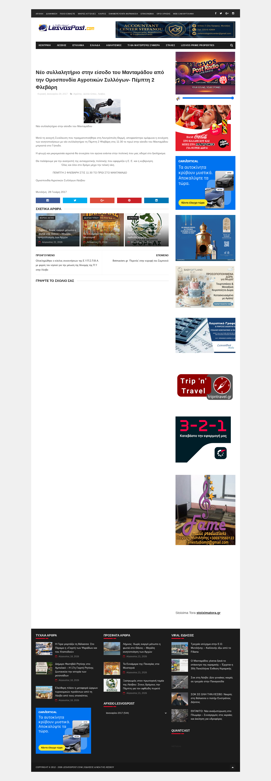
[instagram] (233, 13)
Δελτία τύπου (89, 94)
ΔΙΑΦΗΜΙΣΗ (51, 14)
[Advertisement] (205, 581)
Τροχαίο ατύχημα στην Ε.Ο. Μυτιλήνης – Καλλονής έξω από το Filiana (211, 647)
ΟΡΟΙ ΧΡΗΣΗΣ (164, 14)
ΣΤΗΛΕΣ (170, 45)
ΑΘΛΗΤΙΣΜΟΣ (113, 45)
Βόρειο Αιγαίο (47, 218)
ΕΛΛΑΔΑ (95, 45)
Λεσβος (101, 94)
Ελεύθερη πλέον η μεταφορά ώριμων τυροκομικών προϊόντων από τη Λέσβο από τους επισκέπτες (76, 691)
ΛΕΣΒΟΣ (61, 45)
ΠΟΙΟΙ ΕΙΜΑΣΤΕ (67, 14)
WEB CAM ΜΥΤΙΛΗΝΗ (183, 14)
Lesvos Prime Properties (197, 45)
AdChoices (176, 746)
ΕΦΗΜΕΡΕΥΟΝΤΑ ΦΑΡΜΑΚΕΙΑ (123, 14)
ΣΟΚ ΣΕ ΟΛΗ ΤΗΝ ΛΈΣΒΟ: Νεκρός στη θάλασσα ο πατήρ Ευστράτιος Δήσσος (211, 698)
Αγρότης (77, 94)
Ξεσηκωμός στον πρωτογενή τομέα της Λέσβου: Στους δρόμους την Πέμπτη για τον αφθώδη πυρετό (144, 232)
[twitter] (220, 13)
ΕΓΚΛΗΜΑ (78, 45)
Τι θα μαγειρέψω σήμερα (144, 45)
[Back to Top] (232, 767)
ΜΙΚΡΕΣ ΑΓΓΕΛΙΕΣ (87, 14)
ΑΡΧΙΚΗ (39, 14)
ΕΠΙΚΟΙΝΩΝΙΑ (147, 14)
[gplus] (227, 13)
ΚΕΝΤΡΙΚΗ (45, 45)
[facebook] (216, 13)
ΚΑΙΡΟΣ (102, 14)
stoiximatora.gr (208, 613)
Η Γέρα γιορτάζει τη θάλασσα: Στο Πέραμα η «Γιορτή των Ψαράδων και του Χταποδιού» (76, 647)
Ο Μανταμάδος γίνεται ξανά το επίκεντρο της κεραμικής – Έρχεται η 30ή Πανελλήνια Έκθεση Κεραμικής (212, 664)
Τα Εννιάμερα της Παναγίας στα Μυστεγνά (101, 235)
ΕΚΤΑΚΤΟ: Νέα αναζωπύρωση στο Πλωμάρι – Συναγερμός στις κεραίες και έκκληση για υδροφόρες (211, 715)
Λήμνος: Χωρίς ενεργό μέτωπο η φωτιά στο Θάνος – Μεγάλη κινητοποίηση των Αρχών (57, 234)
